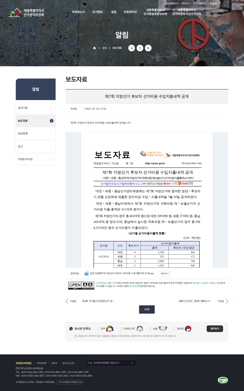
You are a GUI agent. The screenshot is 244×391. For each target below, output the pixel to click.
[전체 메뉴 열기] (215, 14)
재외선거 (185, 3)
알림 (114, 12)
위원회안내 (130, 12)
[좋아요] (131, 48)
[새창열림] (81, 285)
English (213, 3)
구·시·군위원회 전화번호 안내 (70, 382)
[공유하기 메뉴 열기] (140, 48)
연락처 (54, 363)
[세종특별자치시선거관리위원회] (36, 12)
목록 (146, 309)
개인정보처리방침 (23, 363)
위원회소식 (78, 12)
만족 (103, 328)
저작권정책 (41, 363)
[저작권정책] (135, 286)
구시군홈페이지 (200, 3)
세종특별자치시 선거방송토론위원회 (155, 12)
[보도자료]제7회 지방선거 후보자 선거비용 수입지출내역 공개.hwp (122, 273)
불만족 (180, 328)
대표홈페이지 (172, 3)
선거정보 (97, 12)
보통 (155, 328)
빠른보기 (165, 273)
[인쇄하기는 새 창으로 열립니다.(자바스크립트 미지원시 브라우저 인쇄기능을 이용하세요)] (148, 48)
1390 (46, 382)
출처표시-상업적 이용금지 (204, 283)
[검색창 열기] (208, 14)
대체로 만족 (129, 328)
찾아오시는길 (68, 363)
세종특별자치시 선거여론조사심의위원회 (186, 12)
